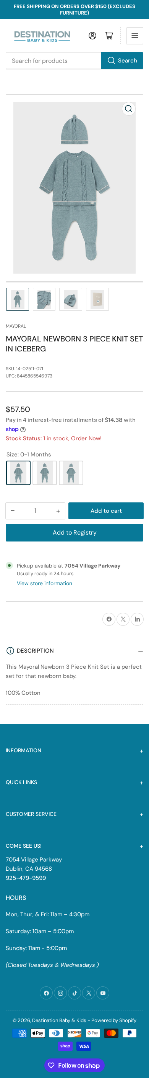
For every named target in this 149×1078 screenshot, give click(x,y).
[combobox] (74, 60)
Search (127, 60)
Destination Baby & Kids (59, 1020)
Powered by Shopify (113, 1020)
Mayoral (16, 326)
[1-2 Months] (44, 472)
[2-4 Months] (71, 472)
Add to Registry (75, 532)
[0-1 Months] (18, 472)
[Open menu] (134, 35)
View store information (44, 583)
